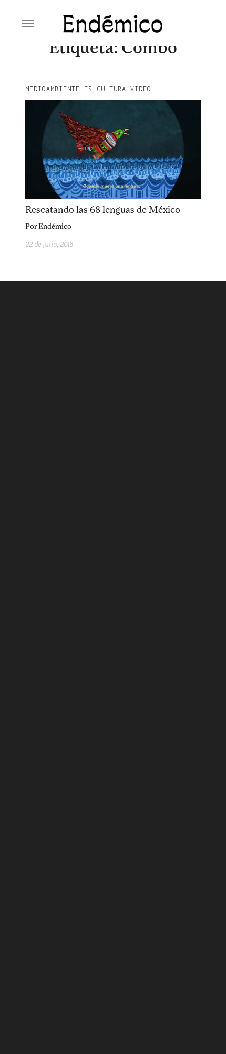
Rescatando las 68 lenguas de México (102, 209)
